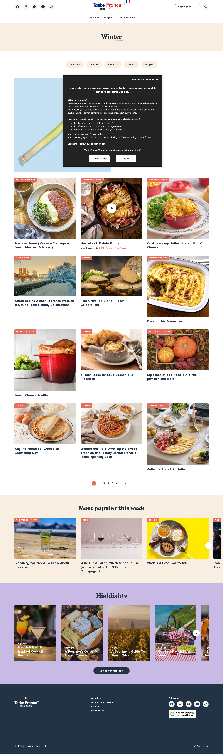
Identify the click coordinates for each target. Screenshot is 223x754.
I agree (126, 158)
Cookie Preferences (23, 746)
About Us (96, 698)
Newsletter (97, 710)
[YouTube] (43, 7)
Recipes (108, 17)
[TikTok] (51, 7)
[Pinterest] (34, 7)
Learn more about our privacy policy (86, 143)
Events (131, 64)
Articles (94, 64)
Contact (95, 706)
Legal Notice (42, 746)
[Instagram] (26, 7)
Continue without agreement (145, 79)
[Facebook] (17, 7)
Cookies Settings (99, 158)
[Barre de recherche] (206, 7)
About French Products (104, 702)
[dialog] (112, 121)
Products (113, 64)
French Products (126, 17)
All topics (75, 64)
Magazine (93, 17)
